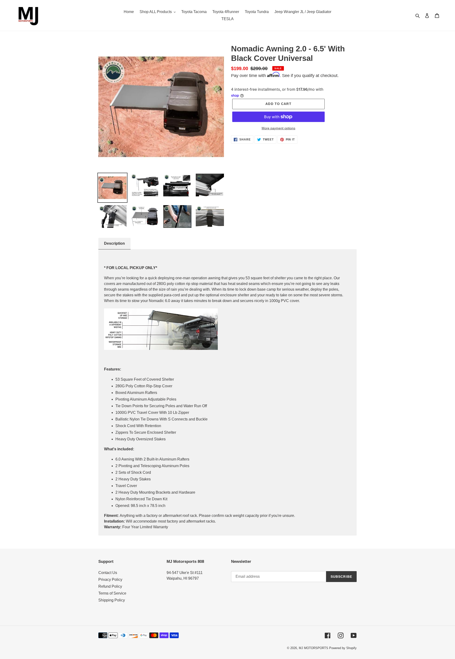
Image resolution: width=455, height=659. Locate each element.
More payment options (278, 128)
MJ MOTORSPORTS (313, 648)
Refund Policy (110, 586)
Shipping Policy (111, 600)
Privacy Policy (110, 580)
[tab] (114, 243)
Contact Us (107, 573)
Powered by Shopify (343, 648)
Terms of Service (112, 593)
